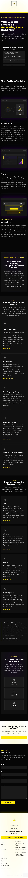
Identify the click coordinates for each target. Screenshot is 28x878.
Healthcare (6, 865)
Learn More (6, 348)
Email (3, 771)
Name (3, 764)
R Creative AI (7, 361)
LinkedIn (15, 833)
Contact (3, 849)
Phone (3, 778)
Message (4, 784)
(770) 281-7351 (14, 828)
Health (5, 562)
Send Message (8, 802)
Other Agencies (8, 593)
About (3, 844)
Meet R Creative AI (8, 378)
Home (2, 842)
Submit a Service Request (15, 837)
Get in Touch (15, 738)
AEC (4, 504)
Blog (2, 847)
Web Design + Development (13, 452)
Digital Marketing (9, 422)
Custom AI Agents (21, 847)
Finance (6, 534)
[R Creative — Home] (14, 4)
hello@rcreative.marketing (15, 831)
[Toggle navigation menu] (14, 10)
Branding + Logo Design (11, 392)
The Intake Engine (9, 329)
